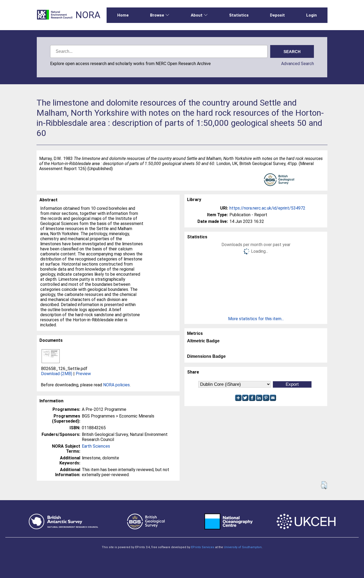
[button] (324, 485)
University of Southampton (243, 547)
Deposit (277, 15)
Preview (83, 373)
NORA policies (116, 384)
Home (123, 15)
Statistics (239, 15)
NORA (87, 15)
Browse (157, 15)
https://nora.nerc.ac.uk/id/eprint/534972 (267, 208)
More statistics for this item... (256, 318)
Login (311, 15)
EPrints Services (202, 547)
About (197, 15)
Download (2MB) (56, 373)
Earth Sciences (96, 446)
